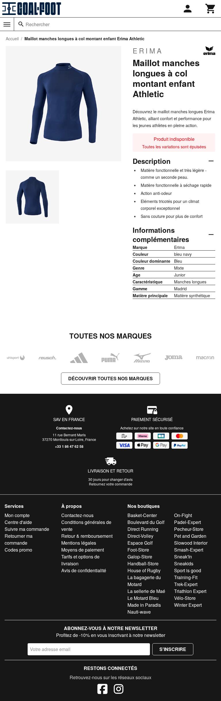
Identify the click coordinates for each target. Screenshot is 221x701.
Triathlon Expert (190, 591)
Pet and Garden (190, 536)
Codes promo (18, 549)
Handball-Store (143, 563)
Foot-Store (138, 549)
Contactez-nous (69, 428)
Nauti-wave (139, 611)
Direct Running (142, 529)
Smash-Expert (188, 549)
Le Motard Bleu (143, 598)
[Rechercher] (21, 24)
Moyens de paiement (82, 549)
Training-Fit (185, 577)
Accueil (12, 38)
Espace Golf (140, 542)
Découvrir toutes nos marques (110, 378)
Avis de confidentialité (83, 570)
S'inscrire (172, 649)
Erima (148, 50)
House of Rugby (144, 570)
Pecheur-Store (188, 529)
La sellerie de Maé (146, 591)
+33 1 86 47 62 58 (69, 446)
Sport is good (187, 570)
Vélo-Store (185, 598)
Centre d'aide (18, 522)
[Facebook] (102, 689)
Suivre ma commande (27, 529)
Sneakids (183, 563)
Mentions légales (78, 542)
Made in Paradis (144, 605)
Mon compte (17, 515)
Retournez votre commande (110, 483)
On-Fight (183, 515)
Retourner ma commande (19, 539)
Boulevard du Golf (145, 522)
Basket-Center (142, 515)
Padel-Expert (187, 522)
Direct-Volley (140, 536)
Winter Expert (188, 605)
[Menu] (7, 24)
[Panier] (210, 8)
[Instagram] (118, 689)
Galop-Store (139, 556)
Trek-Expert (185, 584)
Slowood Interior (190, 542)
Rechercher (37, 24)
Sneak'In (183, 556)
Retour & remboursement (87, 536)
